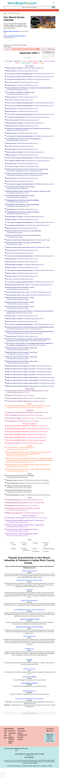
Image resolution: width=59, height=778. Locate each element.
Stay (5, 735)
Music (41, 61)
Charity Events (17, 61)
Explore (6, 728)
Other (17, 63)
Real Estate (20, 728)
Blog (5, 737)
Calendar (11, 728)
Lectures (42, 63)
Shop (5, 731)
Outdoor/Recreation (26, 63)
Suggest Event (8, 49)
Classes (24, 61)
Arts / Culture (9, 61)
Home (5, 13)
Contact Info (29, 755)
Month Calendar (51, 49)
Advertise (20, 737)
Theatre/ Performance (49, 61)
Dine (5, 733)
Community (35, 63)
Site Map (20, 739)
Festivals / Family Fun (33, 61)
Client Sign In (21, 731)
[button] (33, 21)
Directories (11, 731)
